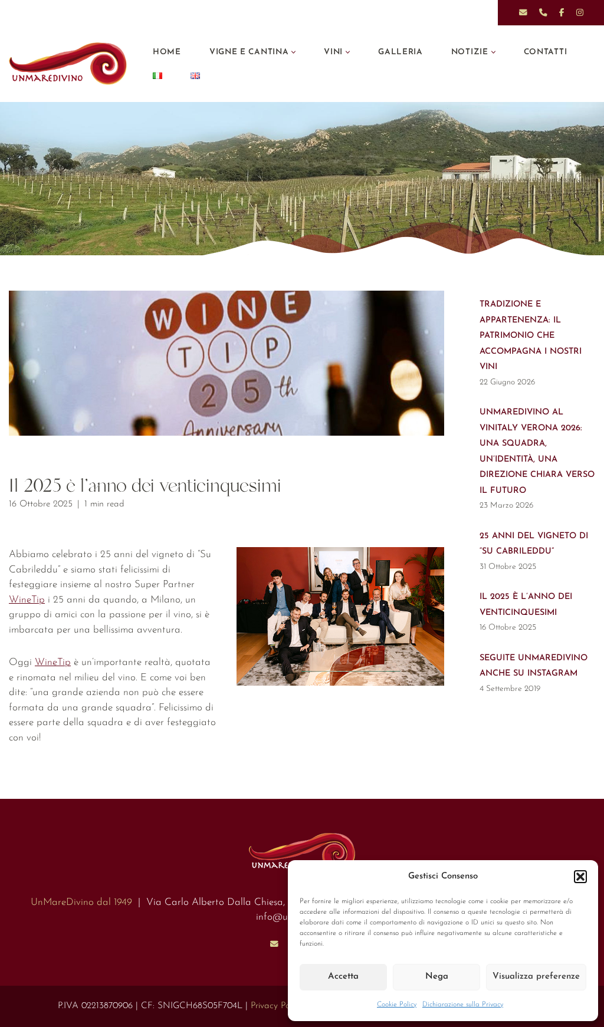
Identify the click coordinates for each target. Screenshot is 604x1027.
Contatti (545, 52)
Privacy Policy (276, 1006)
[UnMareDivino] (71, 63)
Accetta (343, 976)
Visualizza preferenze (536, 976)
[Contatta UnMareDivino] (274, 944)
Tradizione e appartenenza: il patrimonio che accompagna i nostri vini (531, 335)
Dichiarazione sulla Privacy (462, 1004)
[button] (580, 877)
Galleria (400, 52)
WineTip (27, 600)
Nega (436, 976)
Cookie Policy (396, 1004)
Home (167, 52)
